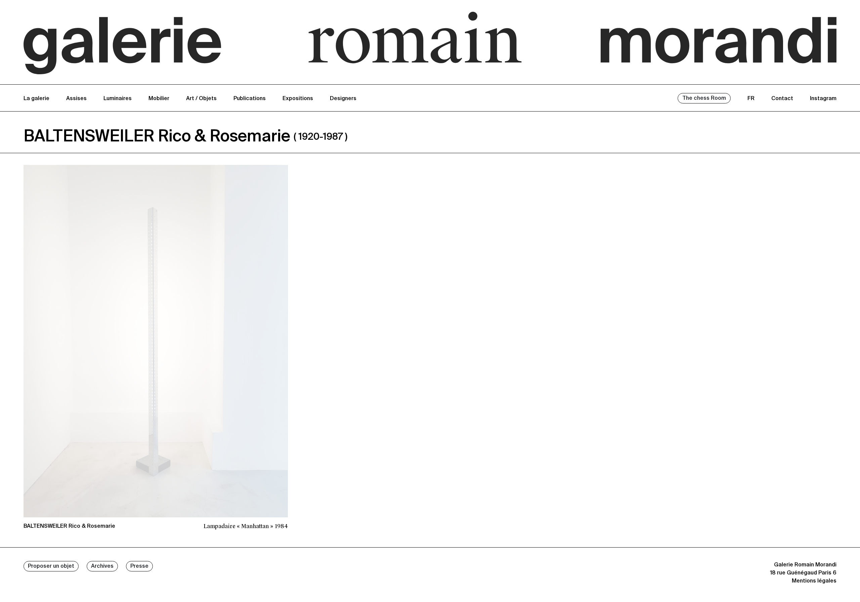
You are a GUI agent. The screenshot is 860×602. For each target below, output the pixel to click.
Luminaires (117, 98)
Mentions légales (814, 581)
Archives (102, 566)
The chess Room (704, 98)
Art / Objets (201, 98)
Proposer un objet (51, 566)
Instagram (823, 98)
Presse (139, 566)
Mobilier (158, 98)
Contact (782, 98)
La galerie (36, 98)
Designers (343, 98)
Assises (76, 98)
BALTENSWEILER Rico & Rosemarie (69, 526)
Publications (249, 98)
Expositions (298, 98)
